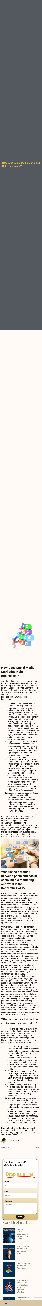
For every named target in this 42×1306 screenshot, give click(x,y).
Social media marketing (11, 681)
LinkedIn (27, 690)
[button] (6, 1303)
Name (6, 1181)
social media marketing (23, 816)
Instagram (18, 690)
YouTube (5, 692)
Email (6, 1191)
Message (8, 1201)
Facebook (5, 690)
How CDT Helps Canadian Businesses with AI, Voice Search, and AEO (23, 1234)
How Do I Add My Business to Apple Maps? (23, 1265)
